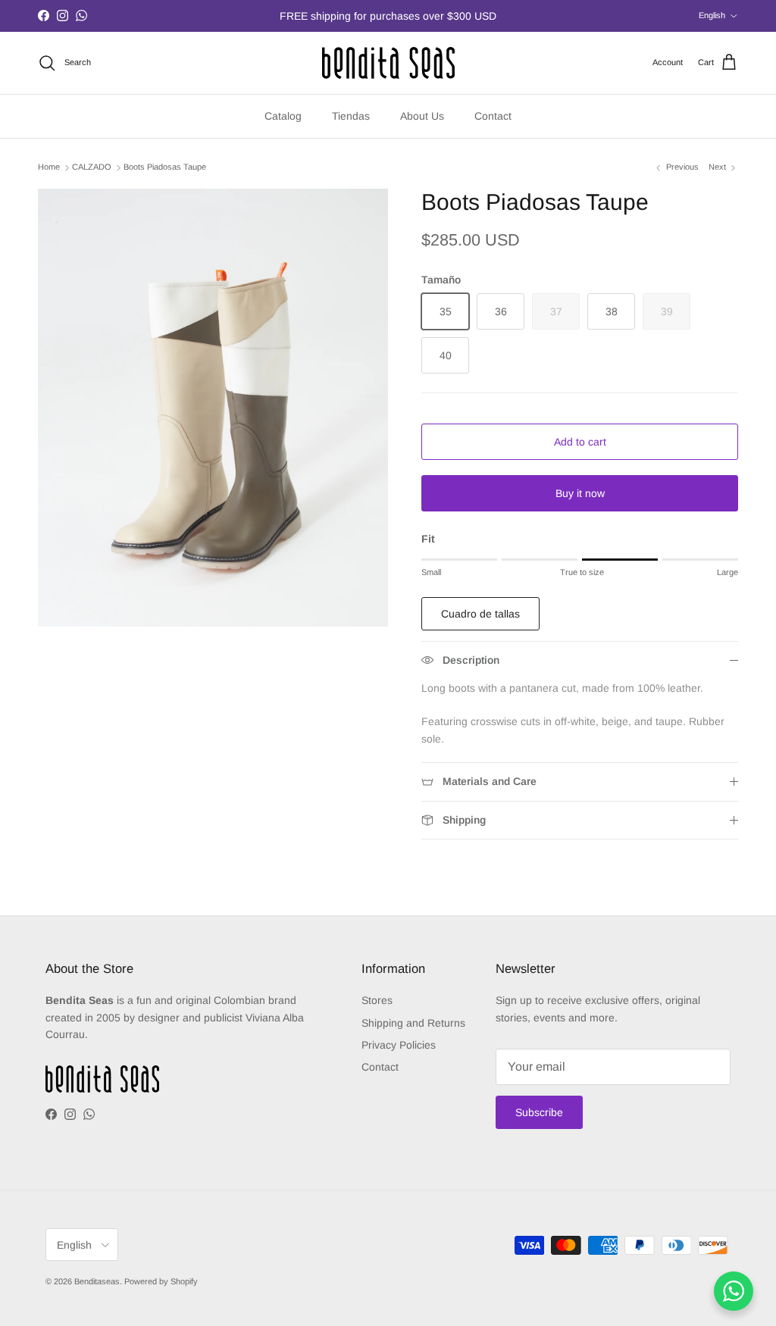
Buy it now (580, 493)
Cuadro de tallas (480, 614)
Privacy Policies (398, 1045)
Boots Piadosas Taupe (165, 167)
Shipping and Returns (413, 1023)
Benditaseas (97, 1281)
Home (49, 167)
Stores (377, 1000)
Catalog (283, 116)
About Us (422, 116)
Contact (493, 116)
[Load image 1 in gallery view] (213, 408)
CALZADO (91, 167)
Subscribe (539, 1112)
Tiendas (351, 116)
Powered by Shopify (161, 1281)
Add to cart (580, 442)
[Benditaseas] (388, 63)
